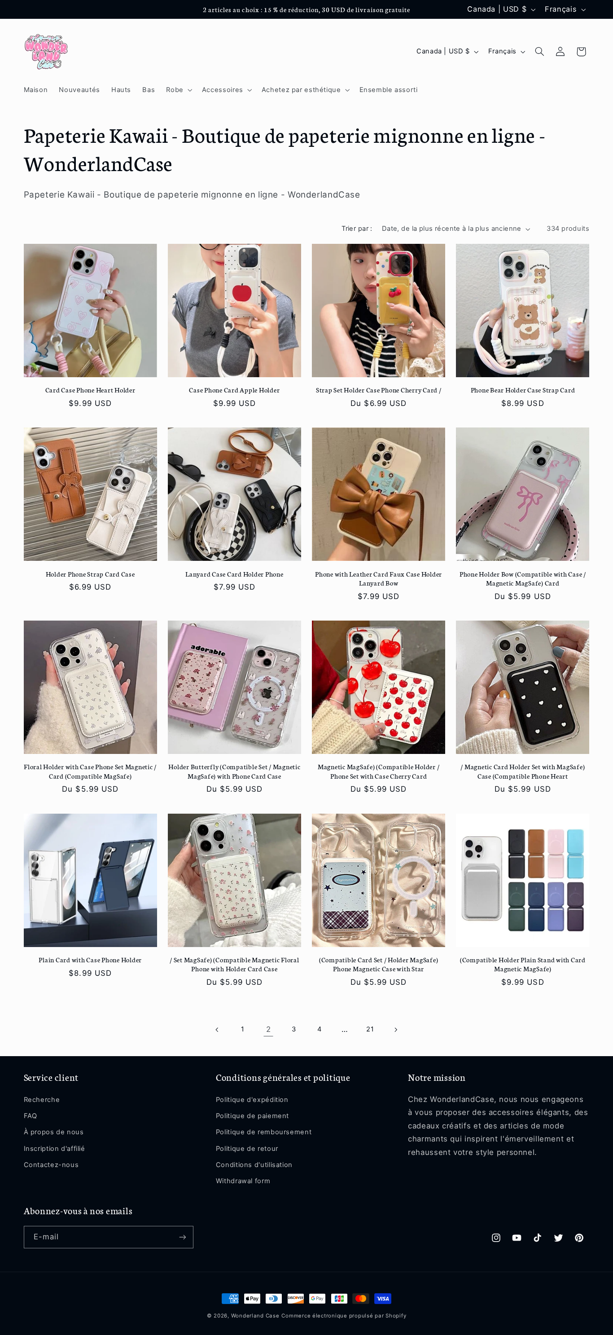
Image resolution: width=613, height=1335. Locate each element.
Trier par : (357, 229)
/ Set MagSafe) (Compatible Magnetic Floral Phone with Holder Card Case (234, 964)
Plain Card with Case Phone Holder (90, 959)
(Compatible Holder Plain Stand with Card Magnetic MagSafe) (523, 964)
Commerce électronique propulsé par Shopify (343, 1316)
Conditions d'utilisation (254, 1165)
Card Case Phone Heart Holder (90, 389)
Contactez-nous (51, 1165)
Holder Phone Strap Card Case (90, 573)
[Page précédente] (217, 1029)
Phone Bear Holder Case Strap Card (523, 389)
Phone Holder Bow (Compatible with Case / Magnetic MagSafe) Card (523, 578)
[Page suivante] (395, 1029)
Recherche (42, 1100)
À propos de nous (54, 1132)
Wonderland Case (255, 1316)
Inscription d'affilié (54, 1149)
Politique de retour (247, 1149)
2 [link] (268, 1029)
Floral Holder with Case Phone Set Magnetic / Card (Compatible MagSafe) (90, 771)
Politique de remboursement (263, 1132)
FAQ (30, 1116)
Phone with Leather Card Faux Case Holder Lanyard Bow (378, 578)
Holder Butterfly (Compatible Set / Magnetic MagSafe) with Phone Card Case (234, 771)
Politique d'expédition (252, 1100)
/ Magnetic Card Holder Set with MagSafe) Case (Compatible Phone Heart (522, 771)
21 (370, 1029)
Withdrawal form (243, 1181)
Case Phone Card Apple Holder (234, 389)
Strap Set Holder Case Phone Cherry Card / (379, 389)
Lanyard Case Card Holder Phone (234, 573)
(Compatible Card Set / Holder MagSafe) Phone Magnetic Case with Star (378, 964)
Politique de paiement (252, 1116)
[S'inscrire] (182, 1237)
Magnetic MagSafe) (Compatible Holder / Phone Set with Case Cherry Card (379, 771)
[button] (178, 90)
